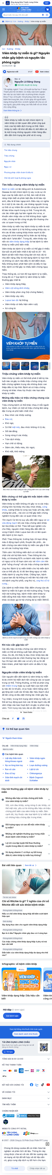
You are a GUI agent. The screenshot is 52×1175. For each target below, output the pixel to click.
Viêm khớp (34, 746)
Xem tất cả (29, 865)
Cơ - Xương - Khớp (21, 21)
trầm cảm (40, 561)
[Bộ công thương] (8, 1115)
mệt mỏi (16, 427)
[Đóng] (3, 3)
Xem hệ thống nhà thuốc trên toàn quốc (26, 1029)
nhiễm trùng (11, 686)
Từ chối (14, 1168)
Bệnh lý (9, 21)
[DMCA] (28, 1115)
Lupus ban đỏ (11, 300)
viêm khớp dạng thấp (19, 241)
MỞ (46, 3)
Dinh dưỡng (7, 921)
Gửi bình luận (12, 1016)
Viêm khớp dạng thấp (19, 746)
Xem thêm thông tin (12, 110)
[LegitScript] (14, 1121)
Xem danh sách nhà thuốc (26, 1034)
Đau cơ (8, 419)
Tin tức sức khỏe (9, 897)
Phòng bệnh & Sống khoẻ (12, 910)
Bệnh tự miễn (8, 189)
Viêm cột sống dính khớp (17, 288)
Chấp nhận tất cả (37, 1168)
